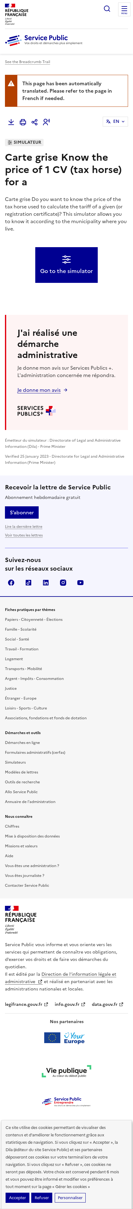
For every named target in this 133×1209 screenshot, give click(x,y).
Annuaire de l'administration (30, 802)
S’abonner (22, 512)
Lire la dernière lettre (23, 526)
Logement (14, 659)
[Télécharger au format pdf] (11, 122)
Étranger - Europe (20, 698)
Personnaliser (70, 1198)
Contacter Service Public (27, 885)
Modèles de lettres (21, 772)
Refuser (42, 1198)
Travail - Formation (21, 649)
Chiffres (12, 826)
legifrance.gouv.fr (23, 1004)
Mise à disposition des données (32, 836)
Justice (11, 688)
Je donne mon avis (39, 390)
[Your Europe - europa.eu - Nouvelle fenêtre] (67, 1038)
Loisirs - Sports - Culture (26, 708)
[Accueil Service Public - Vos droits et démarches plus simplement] (45, 46)
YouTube (80, 582)
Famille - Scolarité (20, 629)
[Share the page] (34, 122)
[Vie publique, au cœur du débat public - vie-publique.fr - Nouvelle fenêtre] (66, 1072)
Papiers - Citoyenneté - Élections (33, 619)
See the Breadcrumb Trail (27, 62)
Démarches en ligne (22, 742)
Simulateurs (15, 762)
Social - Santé (17, 639)
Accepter (17, 1198)
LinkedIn (46, 582)
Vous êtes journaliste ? (24, 875)
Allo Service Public (21, 792)
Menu (124, 13)
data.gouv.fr (105, 1004)
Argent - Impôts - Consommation (34, 678)
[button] (46, 122)
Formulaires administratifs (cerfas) (35, 752)
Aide (9, 856)
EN (116, 121)
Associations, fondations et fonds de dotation (46, 718)
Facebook (11, 582)
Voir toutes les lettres (24, 535)
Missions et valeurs (21, 846)
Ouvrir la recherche (107, 8)
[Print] (22, 122)
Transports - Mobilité (23, 669)
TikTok (28, 582)
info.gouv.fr (67, 1004)
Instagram (63, 582)
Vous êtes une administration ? (32, 866)
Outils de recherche (22, 782)
